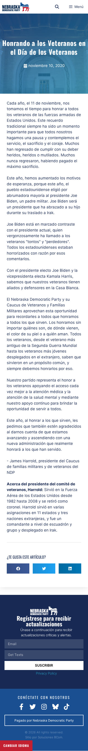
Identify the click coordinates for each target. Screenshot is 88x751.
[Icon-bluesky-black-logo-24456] (55, 707)
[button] (18, 568)
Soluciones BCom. (50, 737)
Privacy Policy (46, 673)
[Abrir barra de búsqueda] (57, 7)
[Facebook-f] (21, 707)
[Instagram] (44, 707)
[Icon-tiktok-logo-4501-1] (66, 707)
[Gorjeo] (33, 707)
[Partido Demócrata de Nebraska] (15, 7)
